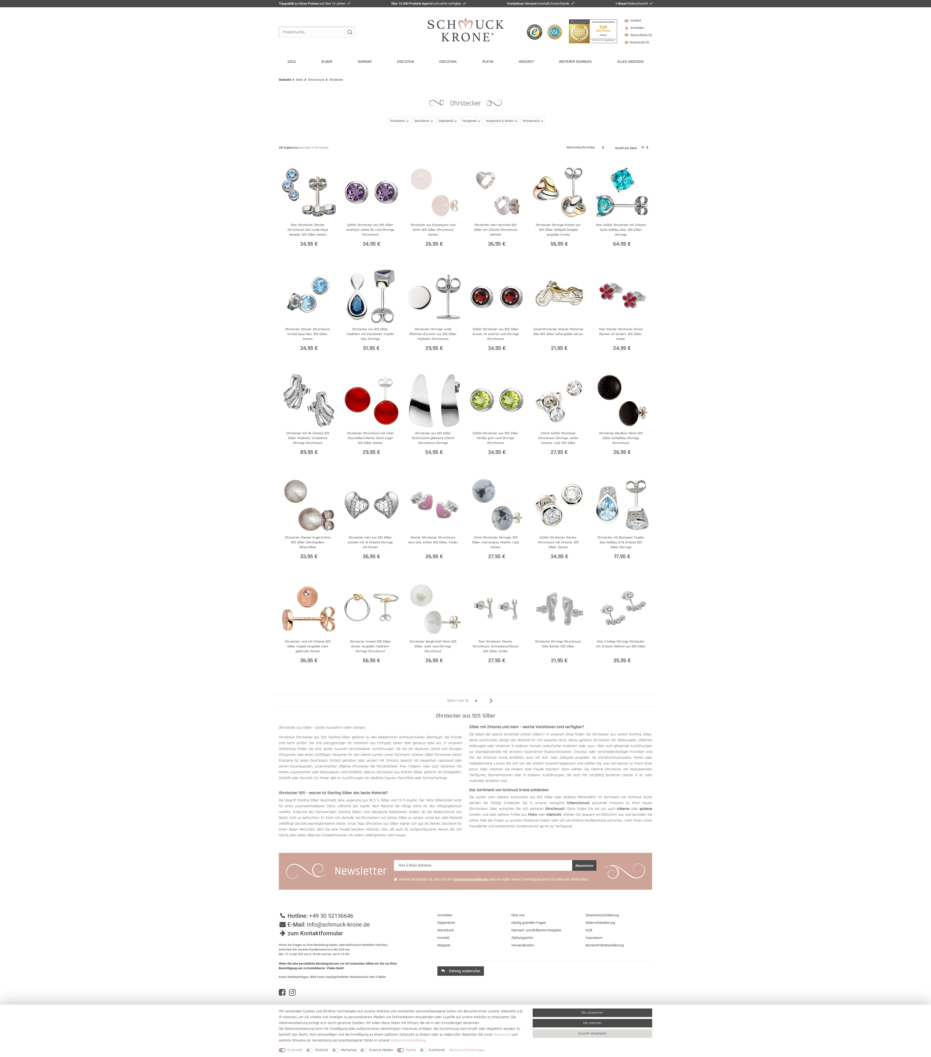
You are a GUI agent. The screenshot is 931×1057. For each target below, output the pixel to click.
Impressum (594, 938)
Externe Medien (381, 1050)
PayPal (411, 1050)
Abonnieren (584, 866)
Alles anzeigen (630, 61)
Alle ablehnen (592, 1023)
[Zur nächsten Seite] (489, 700)
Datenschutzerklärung (602, 915)
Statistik (321, 1050)
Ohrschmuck (316, 79)
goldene (646, 808)
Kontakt (635, 20)
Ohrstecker (466, 103)
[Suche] (349, 32)
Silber (326, 61)
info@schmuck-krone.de (338, 924)
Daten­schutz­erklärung (408, 1040)
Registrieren (446, 923)
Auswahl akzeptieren (592, 1033)
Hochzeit (526, 61)
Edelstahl (448, 61)
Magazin (443, 945)
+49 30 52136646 (331, 915)
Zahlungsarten (522, 938)
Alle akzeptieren (592, 1012)
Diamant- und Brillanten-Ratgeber (536, 930)
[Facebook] (282, 992)
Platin (487, 61)
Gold (292, 61)
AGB (589, 930)
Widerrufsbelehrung (600, 923)
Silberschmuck (578, 803)
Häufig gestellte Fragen (528, 923)
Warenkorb (639, 42)
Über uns (518, 915)
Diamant (365, 61)
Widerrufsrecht (631, 3)
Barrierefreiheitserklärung (605, 945)
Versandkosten (522, 945)
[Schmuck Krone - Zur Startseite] (465, 29)
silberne (623, 808)
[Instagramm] (292, 992)
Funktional (437, 1050)
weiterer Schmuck (575, 61)
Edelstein (405, 61)
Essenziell (295, 1050)
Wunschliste (641, 35)
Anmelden (444, 915)
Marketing (348, 1050)
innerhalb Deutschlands (538, 3)
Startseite (285, 79)
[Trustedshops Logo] (534, 32)
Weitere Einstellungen (467, 1050)
